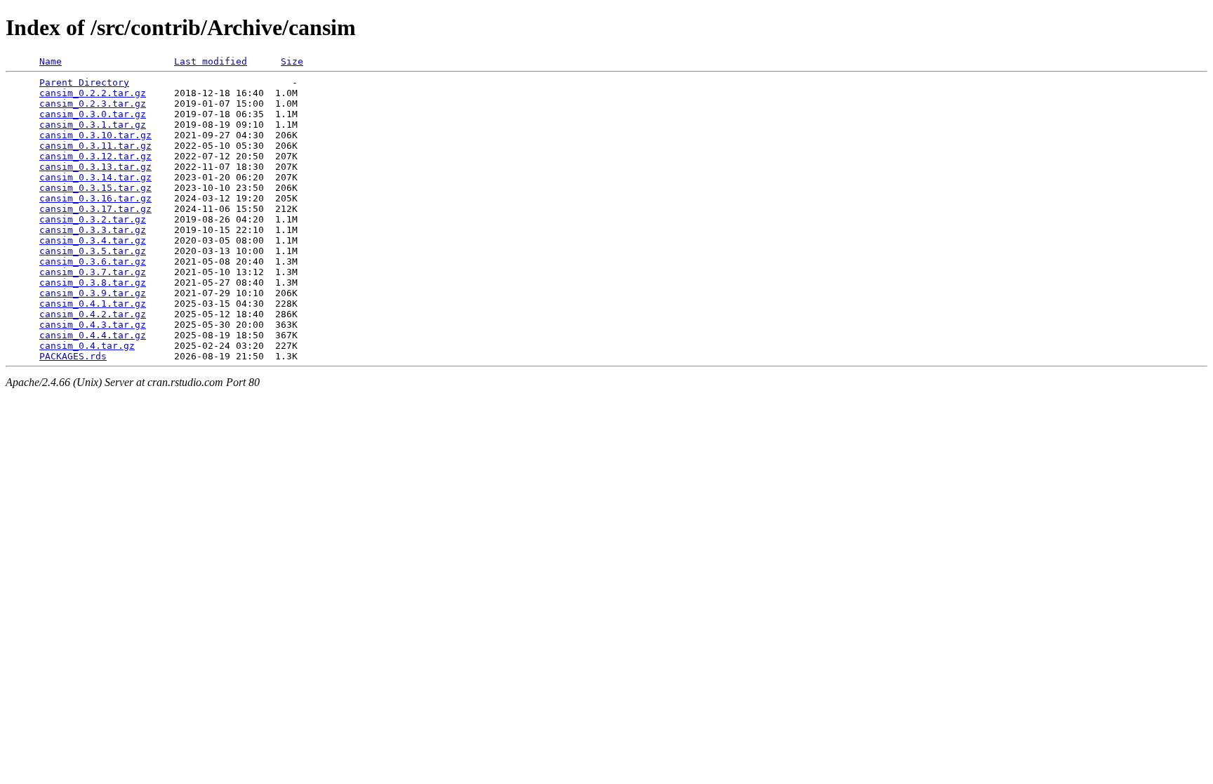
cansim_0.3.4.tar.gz (92, 240)
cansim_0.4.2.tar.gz (92, 314)
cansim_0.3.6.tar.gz (92, 261)
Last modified (210, 61)
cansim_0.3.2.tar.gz (92, 219)
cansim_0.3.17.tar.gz (95, 209)
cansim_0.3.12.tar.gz (95, 156)
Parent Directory (84, 82)
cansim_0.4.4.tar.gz (92, 335)
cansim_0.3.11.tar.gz (95, 145)
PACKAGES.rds (73, 356)
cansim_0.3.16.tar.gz (95, 198)
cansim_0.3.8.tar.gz (92, 282)
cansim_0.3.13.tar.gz (95, 166)
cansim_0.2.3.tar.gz (92, 103)
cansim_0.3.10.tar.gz (95, 135)
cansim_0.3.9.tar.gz (92, 293)
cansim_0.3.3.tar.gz (92, 230)
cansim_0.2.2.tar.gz (92, 93)
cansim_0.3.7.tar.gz (92, 272)
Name (50, 61)
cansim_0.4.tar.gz (87, 345)
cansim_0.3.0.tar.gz (92, 114)
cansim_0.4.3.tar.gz (92, 324)
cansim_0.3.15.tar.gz (95, 187)
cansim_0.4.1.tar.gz (92, 303)
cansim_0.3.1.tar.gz (92, 124)
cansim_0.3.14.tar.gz (95, 177)
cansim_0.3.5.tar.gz (92, 251)
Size (292, 61)
